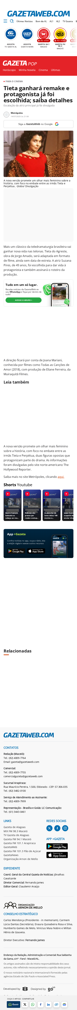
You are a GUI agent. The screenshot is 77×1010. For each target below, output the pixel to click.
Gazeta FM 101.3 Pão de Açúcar (22, 851)
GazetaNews (11, 855)
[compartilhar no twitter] (25, 1004)
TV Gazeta (68, 21)
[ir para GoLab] (43, 988)
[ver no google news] (64, 1004)
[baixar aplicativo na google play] (16, 551)
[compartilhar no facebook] (40, 1004)
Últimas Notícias (24, 21)
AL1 (51, 21)
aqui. (61, 477)
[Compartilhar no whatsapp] (33, 1004)
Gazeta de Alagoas (15, 827)
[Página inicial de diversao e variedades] (18, 63)
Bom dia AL (41, 21)
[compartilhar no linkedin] (48, 1004)
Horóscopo (9, 70)
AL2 (58, 21)
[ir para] (57, 846)
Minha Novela (27, 70)
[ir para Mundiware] (16, 989)
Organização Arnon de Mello (21, 859)
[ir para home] (38, 14)
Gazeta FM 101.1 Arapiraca (20, 843)
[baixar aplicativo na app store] (36, 551)
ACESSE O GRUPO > (23, 300)
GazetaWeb (10, 847)
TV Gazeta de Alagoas (16, 835)
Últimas (55, 70)
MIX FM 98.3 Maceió (15, 831)
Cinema (43, 70)
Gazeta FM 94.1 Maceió (17, 839)
